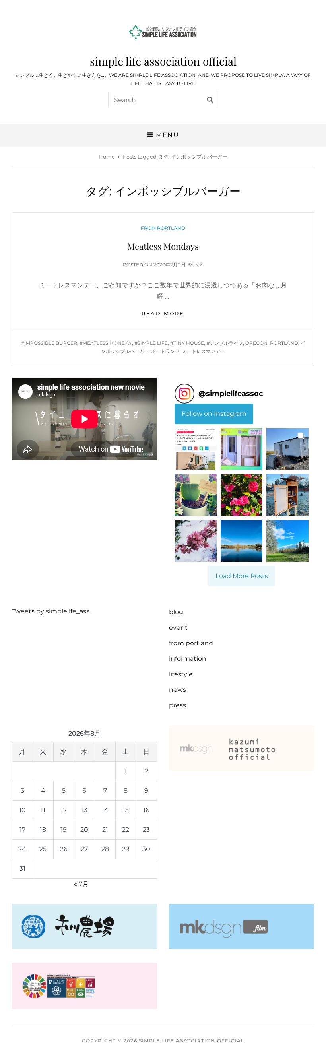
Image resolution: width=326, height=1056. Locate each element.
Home (107, 156)
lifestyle (181, 674)
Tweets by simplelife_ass (50, 611)
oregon (256, 343)
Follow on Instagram (214, 413)
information (187, 658)
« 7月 (81, 884)
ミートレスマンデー (203, 351)
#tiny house (187, 343)
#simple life (151, 343)
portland (284, 343)
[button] (196, 449)
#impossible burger (49, 343)
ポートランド (165, 351)
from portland (163, 228)
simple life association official (163, 61)
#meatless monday (106, 343)
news (177, 689)
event (178, 627)
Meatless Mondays (163, 246)
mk (199, 265)
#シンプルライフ (224, 343)
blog (176, 612)
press (177, 705)
